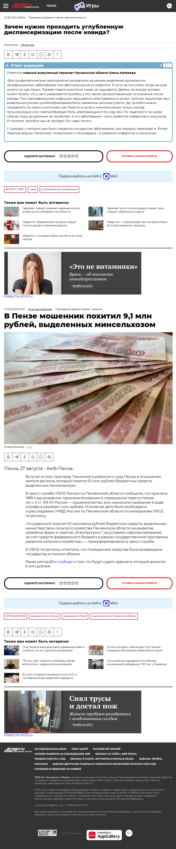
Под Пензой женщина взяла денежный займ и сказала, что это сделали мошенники (53, 648)
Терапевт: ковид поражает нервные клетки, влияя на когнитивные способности (51, 210)
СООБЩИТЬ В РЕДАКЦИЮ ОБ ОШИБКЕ (58, 769)
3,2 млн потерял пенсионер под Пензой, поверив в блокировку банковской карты (135, 648)
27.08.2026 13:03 (14, 309)
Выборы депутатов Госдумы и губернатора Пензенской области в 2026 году (104, 764)
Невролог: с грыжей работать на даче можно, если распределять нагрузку (137, 223)
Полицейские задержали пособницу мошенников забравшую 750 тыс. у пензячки (137, 662)
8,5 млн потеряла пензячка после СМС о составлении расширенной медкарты (50, 676)
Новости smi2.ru (18, 296)
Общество (27, 44)
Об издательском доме (51, 749)
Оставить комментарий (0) (139, 156)
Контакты (41, 764)
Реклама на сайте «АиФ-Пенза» (116, 754)
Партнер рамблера (71, 833)
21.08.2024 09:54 (14, 17)
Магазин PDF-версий (106, 749)
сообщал (65, 562)
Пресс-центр (79, 749)
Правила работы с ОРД (50, 759)
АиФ (29, 446)
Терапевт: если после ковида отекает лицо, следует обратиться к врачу (136, 210)
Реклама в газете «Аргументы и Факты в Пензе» (102, 759)
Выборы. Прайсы (150, 759)
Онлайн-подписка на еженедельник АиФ (62, 754)
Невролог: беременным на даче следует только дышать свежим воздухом (49, 223)
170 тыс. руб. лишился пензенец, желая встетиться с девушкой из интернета (49, 662)
